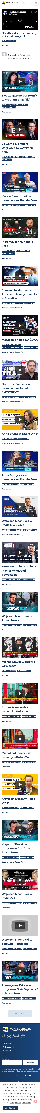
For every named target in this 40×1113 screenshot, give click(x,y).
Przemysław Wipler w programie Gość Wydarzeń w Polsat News (20, 989)
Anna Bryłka (8, 439)
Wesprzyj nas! (8, 1051)
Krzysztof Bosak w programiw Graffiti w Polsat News (16, 848)
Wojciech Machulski (12, 530)
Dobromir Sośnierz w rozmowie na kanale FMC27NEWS (16, 388)
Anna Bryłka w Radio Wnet (20, 433)
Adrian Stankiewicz (11, 716)
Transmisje (7, 1043)
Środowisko (8, 253)
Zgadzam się (11, 1108)
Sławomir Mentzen (11, 157)
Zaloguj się (27, 3)
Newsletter (5, 1059)
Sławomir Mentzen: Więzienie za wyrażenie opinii (18, 148)
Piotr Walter (8, 251)
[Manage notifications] (35, 1101)
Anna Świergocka (10, 484)
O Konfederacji (8, 1047)
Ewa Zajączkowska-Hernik (15, 104)
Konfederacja (9, 41)
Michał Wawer (9, 671)
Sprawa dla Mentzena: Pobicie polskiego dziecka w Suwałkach (19, 294)
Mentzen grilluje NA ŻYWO (20, 339)
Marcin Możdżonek (11, 205)
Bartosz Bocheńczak (12, 347)
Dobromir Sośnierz (11, 397)
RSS (4, 1055)
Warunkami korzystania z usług (23, 1071)
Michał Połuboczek (11, 762)
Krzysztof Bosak (10, 807)
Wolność (6, 159)
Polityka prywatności (22, 1075)
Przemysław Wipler (11, 998)
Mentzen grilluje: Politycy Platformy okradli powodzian (19, 570)
